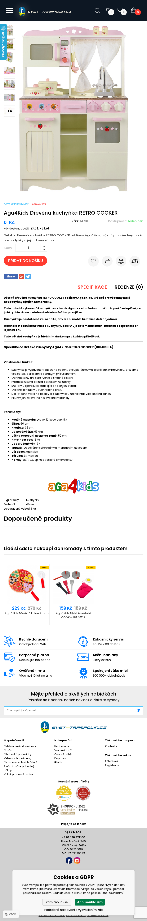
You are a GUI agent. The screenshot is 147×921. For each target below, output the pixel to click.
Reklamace (61, 746)
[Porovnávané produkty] (107, 9)
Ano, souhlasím (90, 902)
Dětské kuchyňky (16, 204)
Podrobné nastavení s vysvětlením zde (73, 910)
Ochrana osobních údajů (20, 762)
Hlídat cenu (121, 262)
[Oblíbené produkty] (120, 10)
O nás (8, 750)
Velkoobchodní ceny (17, 758)
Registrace (112, 765)
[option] (27, 594)
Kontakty (111, 746)
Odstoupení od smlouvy (20, 746)
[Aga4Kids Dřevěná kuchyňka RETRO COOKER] (73, 191)
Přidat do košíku (25, 260)
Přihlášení (111, 761)
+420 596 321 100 (73, 837)
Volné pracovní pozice (18, 774)
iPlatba (58, 762)
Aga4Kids (39, 204)
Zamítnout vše (57, 902)
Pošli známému (134, 262)
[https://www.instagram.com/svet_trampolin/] (77, 860)
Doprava (60, 758)
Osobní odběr (63, 754)
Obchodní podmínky (17, 754)
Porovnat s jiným (107, 262)
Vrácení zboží (63, 750)
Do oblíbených (93, 262)
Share (11, 276)
